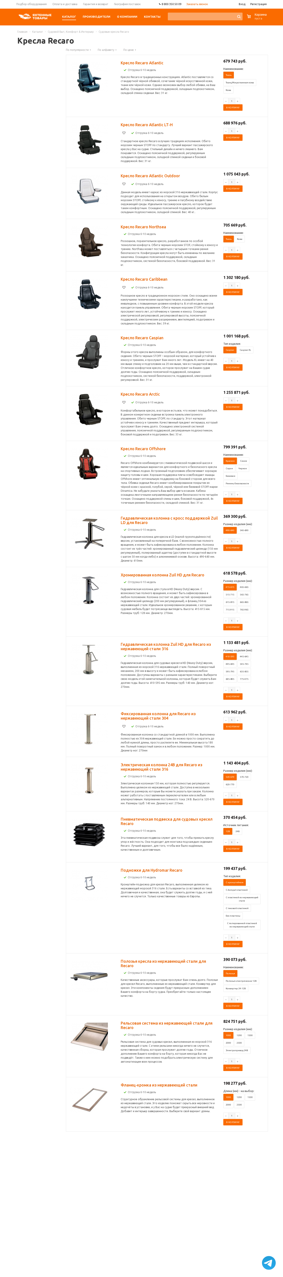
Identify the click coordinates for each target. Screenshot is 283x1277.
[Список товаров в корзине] (257, 18)
